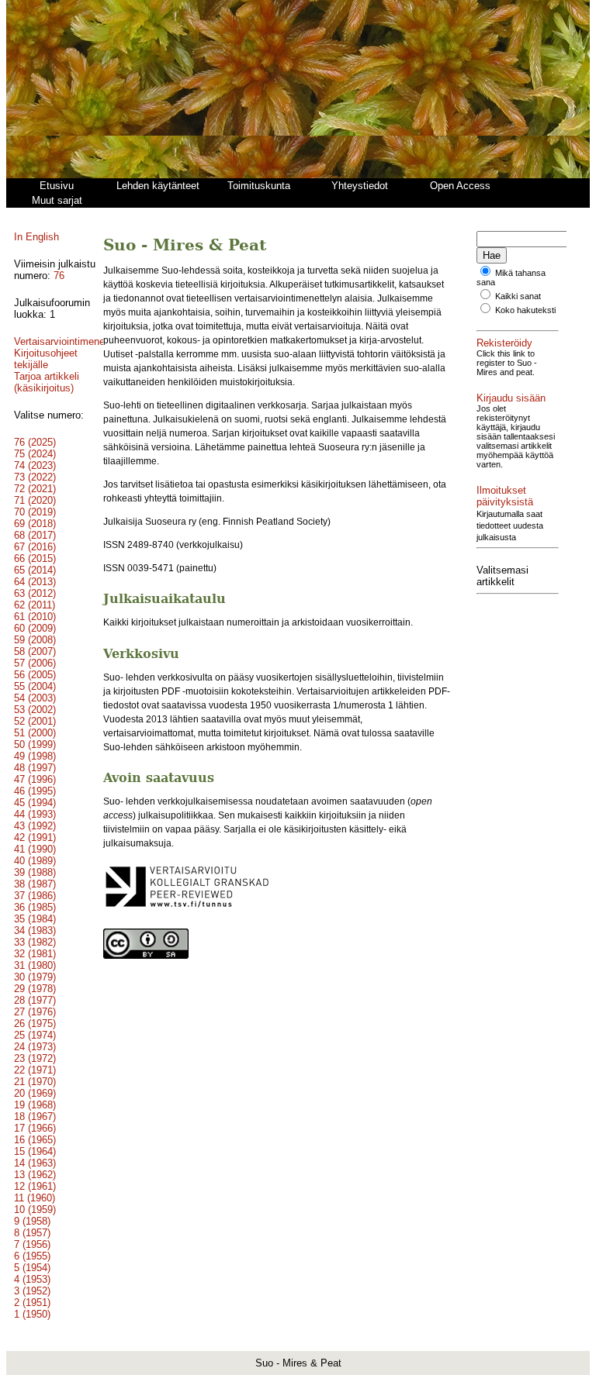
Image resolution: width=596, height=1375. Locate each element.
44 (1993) (35, 814)
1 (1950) (32, 1314)
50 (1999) (35, 744)
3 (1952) (32, 1291)
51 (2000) (35, 733)
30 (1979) (35, 977)
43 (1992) (35, 826)
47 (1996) (35, 779)
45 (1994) (35, 802)
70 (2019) (35, 512)
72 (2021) (35, 489)
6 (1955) (32, 1256)
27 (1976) (35, 1012)
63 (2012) (35, 593)
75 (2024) (35, 454)
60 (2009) (35, 628)
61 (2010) (35, 616)
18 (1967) (35, 1116)
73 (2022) (35, 477)
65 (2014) (35, 570)
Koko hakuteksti (525, 310)
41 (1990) (35, 849)
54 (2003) (35, 698)
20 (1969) (35, 1093)
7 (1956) (32, 1244)
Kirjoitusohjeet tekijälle (46, 358)
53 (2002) (35, 709)
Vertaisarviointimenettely (69, 341)
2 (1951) (32, 1302)
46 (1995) (35, 791)
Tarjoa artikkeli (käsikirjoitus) (46, 382)
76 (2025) (35, 442)
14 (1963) (35, 1163)
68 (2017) (35, 535)
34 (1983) (35, 930)
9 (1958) (32, 1221)
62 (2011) (34, 605)
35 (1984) (35, 919)
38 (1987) (35, 884)
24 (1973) (35, 1047)
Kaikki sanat (518, 296)
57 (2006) (35, 663)
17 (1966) (35, 1128)
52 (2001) (35, 721)
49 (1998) (35, 756)
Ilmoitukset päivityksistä (504, 496)
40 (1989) (35, 861)
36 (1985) (35, 907)
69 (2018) (35, 523)
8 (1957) (32, 1233)
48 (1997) (35, 768)
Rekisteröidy (504, 343)
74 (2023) (35, 465)
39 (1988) (35, 872)
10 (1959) (35, 1209)
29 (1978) (35, 988)
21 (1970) (35, 1081)
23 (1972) (35, 1058)
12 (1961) (35, 1186)
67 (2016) (35, 547)
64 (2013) (35, 582)
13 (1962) (35, 1174)
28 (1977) (35, 1000)
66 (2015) (35, 558)
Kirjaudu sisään (511, 398)
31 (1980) (35, 965)
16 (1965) (35, 1140)
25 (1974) (35, 1035)
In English (36, 237)
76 (59, 275)
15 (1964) (35, 1151)
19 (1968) (35, 1105)
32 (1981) (35, 954)
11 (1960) (34, 1198)
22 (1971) (35, 1070)
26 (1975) (35, 1023)
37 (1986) (35, 895)
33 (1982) (35, 942)
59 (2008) (35, 640)
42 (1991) (35, 837)
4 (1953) (32, 1279)
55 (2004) (35, 686)
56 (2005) (35, 675)
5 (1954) (32, 1267)
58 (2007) (35, 651)
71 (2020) (35, 500)
